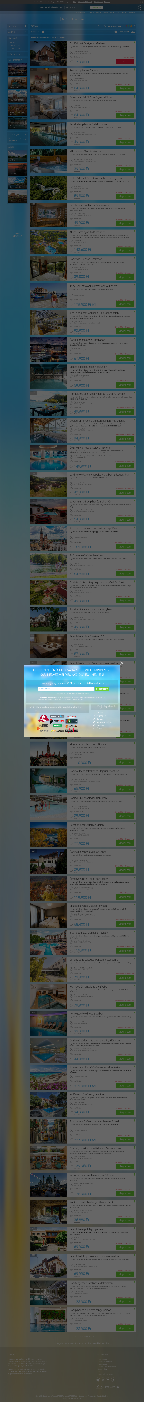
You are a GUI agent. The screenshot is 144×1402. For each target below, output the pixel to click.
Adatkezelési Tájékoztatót (47, 697)
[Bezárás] (122, 663)
